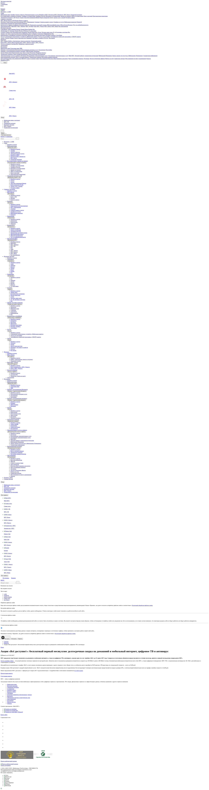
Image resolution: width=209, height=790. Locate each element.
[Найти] (17, 582)
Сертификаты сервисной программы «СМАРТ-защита (65, 36)
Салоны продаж (8, 479)
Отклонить (14, 638)
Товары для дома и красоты (8, 33)
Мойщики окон (26, 33)
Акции (22, 17)
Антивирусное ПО (24, 25)
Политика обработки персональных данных (19, 694)
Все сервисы (4, 495)
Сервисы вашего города (46, 22)
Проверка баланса (41, 52)
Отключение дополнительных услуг (58, 55)
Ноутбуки (24, 35)
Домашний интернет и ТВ (8, 17)
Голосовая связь (14, 48)
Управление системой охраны (38, 25)
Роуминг (23, 51)
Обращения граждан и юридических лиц (18, 697)
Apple (9, 29)
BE (1, 580)
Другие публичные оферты (97, 58)
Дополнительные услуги (32, 14)
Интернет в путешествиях (53, 16)
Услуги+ (46, 38)
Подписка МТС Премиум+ (56, 14)
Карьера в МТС (11, 691)
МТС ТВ (28, 26)
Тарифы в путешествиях (28, 16)
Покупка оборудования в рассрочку (58, 58)
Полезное (3, 22)
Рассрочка (33, 52)
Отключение (42, 50)
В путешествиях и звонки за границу (11, 16)
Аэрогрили (40, 33)
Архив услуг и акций (59, 17)
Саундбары (59, 35)
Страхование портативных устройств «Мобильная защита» (21, 36)
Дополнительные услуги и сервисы (10, 55)
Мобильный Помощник (105, 55)
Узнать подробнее (6, 765)
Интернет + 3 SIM (6, 11)
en (2, 5)
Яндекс (21, 30)
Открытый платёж (36, 41)
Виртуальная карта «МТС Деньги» (21, 42)
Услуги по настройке (44, 36)
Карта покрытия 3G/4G (46, 17)
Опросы (148, 58)
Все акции (52, 38)
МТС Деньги (40, 26)
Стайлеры (34, 33)
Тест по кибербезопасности (80, 25)
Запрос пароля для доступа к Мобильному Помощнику (127, 55)
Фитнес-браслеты (32, 32)
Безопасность (4, 25)
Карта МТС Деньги (6, 42)
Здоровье (37, 22)
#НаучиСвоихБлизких (66, 25)
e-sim (5, 594)
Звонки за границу (66, 16)
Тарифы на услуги (59, 22)
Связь (2, 13)
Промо (12, 38)
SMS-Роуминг (30, 51)
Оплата (3, 52)
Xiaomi (22, 29)
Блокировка (24, 54)
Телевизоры (4, 30)
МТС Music (55, 26)
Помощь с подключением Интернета (11, 50)
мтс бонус (6, 600)
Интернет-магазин (6, 28)
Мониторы (31, 35)
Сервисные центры (119, 58)
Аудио (39, 32)
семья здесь (7, 598)
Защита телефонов (13, 25)
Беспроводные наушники (20, 32)
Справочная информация (150, 55)
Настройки (49, 50)
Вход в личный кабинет (22, 57)
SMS (21, 48)
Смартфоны (4, 29)
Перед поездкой (88, 16)
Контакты (10, 696)
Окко (35, 26)
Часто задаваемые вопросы (75, 58)
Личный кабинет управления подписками (86, 55)
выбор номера (8, 597)
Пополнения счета (17, 52)
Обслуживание (5, 58)
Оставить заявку (70, 17)
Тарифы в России (40, 16)
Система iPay (14, 44)
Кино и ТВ (11, 20)
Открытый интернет (76, 14)
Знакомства (11, 23)
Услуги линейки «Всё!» (7, 661)
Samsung (13, 29)
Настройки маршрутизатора (49, 57)
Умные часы (9, 32)
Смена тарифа (17, 54)
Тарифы (12, 14)
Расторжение (41, 54)
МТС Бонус (67, 14)
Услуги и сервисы (6, 44)
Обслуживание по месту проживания (135, 58)
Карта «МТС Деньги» (38, 42)
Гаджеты (3, 32)
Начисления (8, 52)
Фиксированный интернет (8, 57)
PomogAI (79, 22)
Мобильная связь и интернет (12, 120)
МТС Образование (29, 22)
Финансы (3, 39)
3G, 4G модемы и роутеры (60, 32)
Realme (30, 29)
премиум (6, 595)
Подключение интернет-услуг (29, 50)
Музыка (16, 20)
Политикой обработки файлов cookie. (142, 605)
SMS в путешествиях (77, 16)
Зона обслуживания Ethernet (32, 17)
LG (8, 30)
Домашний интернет (10, 123)
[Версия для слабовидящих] (2, 7)
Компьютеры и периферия (8, 35)
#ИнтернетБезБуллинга (53, 25)
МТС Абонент (21, 26)
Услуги (18, 17)
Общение (24, 23)
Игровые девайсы (51, 35)
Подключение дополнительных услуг (37, 55)
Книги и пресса (23, 20)
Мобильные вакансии (70, 22)
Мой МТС (14, 26)
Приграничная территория (100, 16)
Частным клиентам (6, 1)
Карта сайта (4, 714)
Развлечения (4, 23)
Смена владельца (33, 54)
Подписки (24, 55)
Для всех (7, 38)
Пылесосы (19, 33)
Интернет (37, 51)
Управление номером (7, 54)
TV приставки (32, 30)
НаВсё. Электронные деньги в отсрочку (19, 41)
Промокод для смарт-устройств (35, 38)
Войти (2, 133)
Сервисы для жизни (6, 19)
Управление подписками (11, 127)
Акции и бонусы (20, 14)
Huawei (18, 29)
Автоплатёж (4, 45)
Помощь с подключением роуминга (10, 51)
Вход (2, 117)
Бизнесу (3, 2)
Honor (26, 29)
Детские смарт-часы (47, 32)
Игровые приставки (39, 35)
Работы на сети (109, 58)
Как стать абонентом (15, 58)
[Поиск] (17, 138)
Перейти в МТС (43, 14)
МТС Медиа (4, 20)
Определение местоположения (14, 22)
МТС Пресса (48, 26)
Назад (2, 647)
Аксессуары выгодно (20, 38)
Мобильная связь (5, 14)
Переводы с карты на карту (26, 44)
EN (3, 580)
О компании (4, 4)
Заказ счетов (26, 52)
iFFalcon (25, 30)
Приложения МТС (6, 26)
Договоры (86, 58)
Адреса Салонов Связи (32, 58)
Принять (20, 638)
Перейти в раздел (12, 144)
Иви (32, 26)
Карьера (3, 9)
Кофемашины (47, 33)
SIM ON (23, 58)
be (1, 5)
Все (34, 29)
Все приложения (63, 26)
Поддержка (4, 47)
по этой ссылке (78, 670)
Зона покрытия (43, 58)
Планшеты (19, 35)
